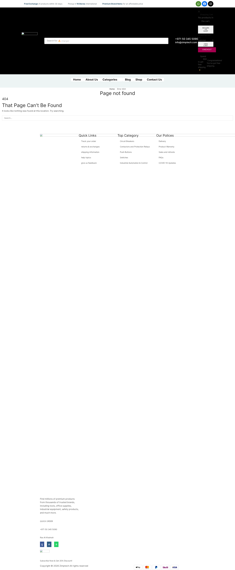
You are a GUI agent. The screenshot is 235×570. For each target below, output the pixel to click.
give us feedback (89, 163)
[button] (199, 70)
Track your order (88, 141)
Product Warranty (166, 146)
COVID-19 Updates (167, 163)
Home (112, 89)
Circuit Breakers (127, 141)
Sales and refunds (167, 152)
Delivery (162, 141)
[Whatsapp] (198, 4)
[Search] (165, 41)
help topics (86, 157)
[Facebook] (204, 4)
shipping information (90, 152)
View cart (205, 45)
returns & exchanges (90, 146)
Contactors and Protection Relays (135, 146)
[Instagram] (210, 4)
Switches (124, 157)
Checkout (207, 49)
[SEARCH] (230, 117)
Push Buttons (126, 152)
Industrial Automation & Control (133, 163)
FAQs (161, 157)
